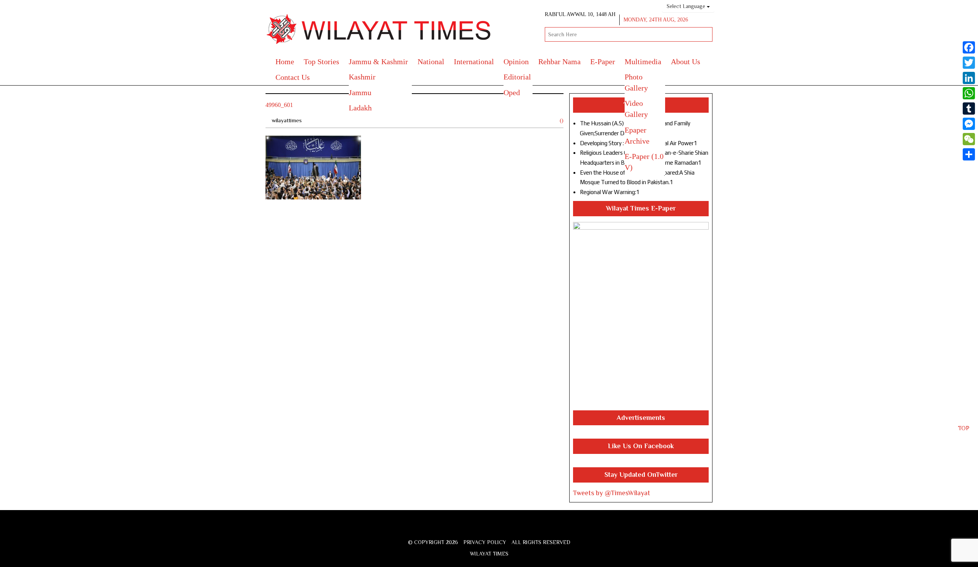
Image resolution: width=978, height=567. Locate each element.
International (474, 61)
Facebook (466, 529)
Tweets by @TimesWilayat (611, 493)
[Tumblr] (968, 108)
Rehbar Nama (559, 61)
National (431, 61)
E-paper (602, 61)
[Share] (968, 154)
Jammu (360, 92)
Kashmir (362, 77)
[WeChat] (968, 139)
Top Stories (321, 61)
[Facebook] (968, 47)
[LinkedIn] (968, 78)
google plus (490, 530)
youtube (505, 529)
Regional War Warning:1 (610, 192)
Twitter (478, 529)
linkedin (518, 529)
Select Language (687, 6)
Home (284, 61)
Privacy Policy (484, 542)
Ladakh (360, 108)
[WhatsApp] (968, 93)
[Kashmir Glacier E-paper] (641, 316)
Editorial (517, 77)
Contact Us (292, 77)
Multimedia (643, 61)
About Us (685, 61)
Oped (512, 92)
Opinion (516, 61)
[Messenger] (968, 123)
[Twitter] (968, 62)
